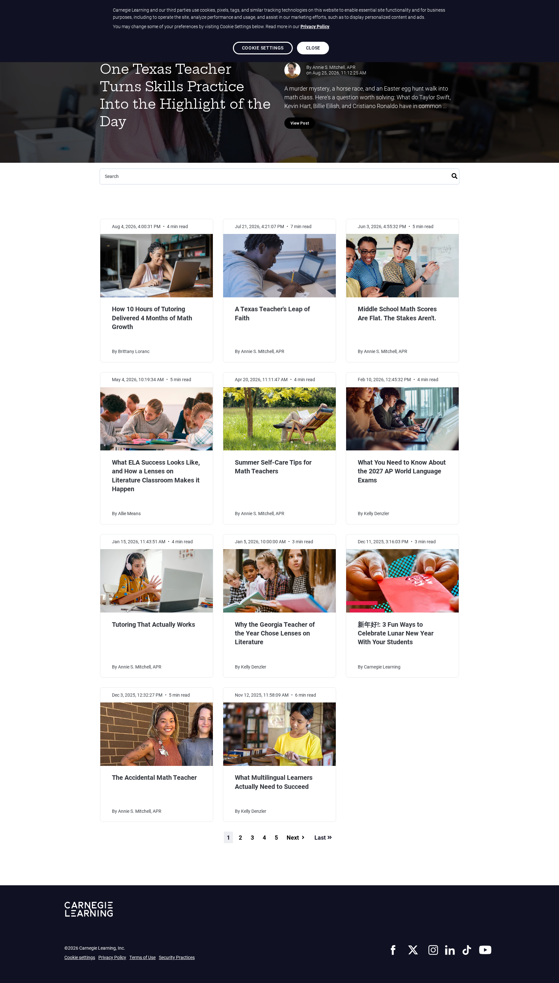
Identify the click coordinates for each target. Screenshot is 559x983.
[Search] (454, 175)
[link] (393, 949)
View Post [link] (299, 123)
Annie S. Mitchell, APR (334, 67)
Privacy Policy (112, 957)
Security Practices (177, 957)
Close (313, 48)
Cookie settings (79, 957)
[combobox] (279, 176)
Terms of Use (142, 957)
